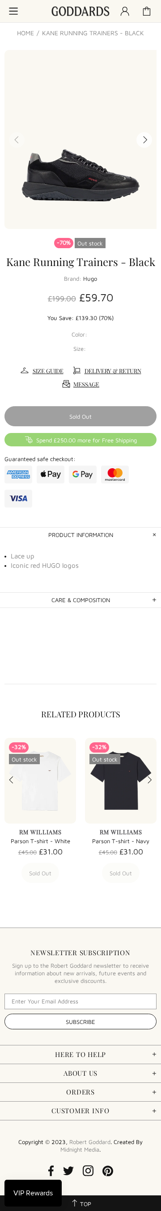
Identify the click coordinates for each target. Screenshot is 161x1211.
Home (25, 33)
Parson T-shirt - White (40, 841)
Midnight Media (79, 1149)
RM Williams (40, 832)
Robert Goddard (80, 11)
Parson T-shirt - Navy (120, 841)
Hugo (90, 278)
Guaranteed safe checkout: (40, 458)
